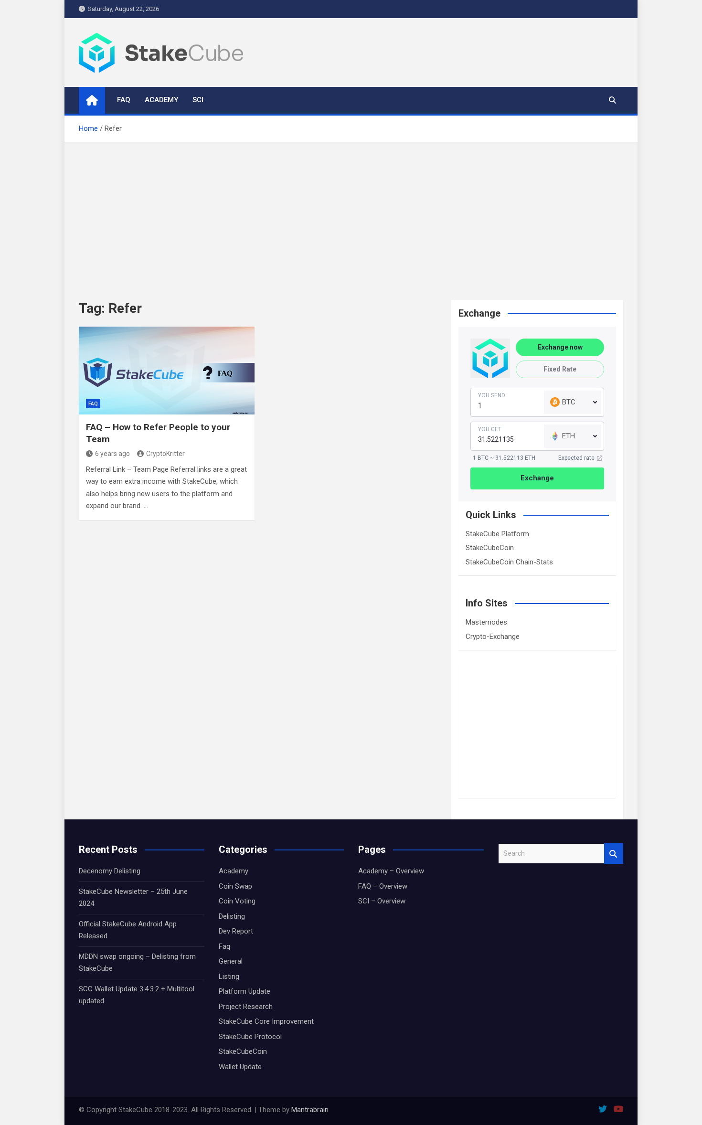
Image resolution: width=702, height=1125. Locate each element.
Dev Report (236, 931)
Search (613, 853)
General (231, 961)
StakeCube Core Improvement (266, 1021)
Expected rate (576, 458)
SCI (197, 100)
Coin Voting (237, 901)
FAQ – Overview (382, 886)
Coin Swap (235, 886)
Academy (161, 100)
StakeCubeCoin (490, 547)
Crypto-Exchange (493, 636)
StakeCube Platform (497, 534)
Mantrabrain (310, 1109)
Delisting (232, 916)
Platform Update (244, 991)
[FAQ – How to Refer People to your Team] (167, 370)
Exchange (537, 478)
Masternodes (486, 622)
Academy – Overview (391, 871)
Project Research (246, 1006)
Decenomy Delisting (109, 871)
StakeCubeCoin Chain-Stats (509, 562)
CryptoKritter (165, 453)
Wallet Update (240, 1066)
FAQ (123, 100)
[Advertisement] (351, 214)
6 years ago (112, 453)
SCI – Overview (381, 901)
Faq (93, 404)
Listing (229, 976)
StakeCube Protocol (250, 1036)
